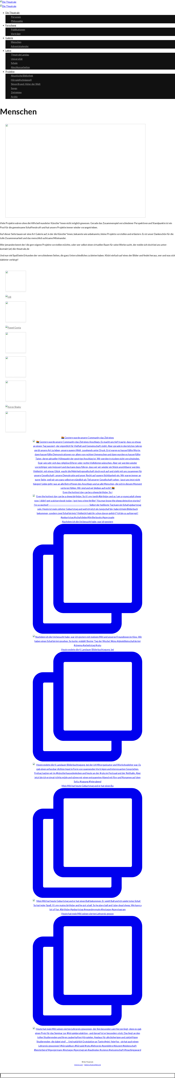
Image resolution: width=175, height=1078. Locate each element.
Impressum (78, 1065)
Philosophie (17, 21)
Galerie (9, 38)
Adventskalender (20, 46)
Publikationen (18, 29)
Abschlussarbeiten (20, 67)
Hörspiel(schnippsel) (21, 79)
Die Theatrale (12, 12)
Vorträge (16, 33)
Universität (17, 58)
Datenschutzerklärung (92, 1065)
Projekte (9, 71)
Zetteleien (16, 92)
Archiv (14, 96)
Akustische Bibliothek (22, 75)
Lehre (8, 50)
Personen (16, 17)
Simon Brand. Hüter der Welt (25, 84)
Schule (14, 63)
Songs (14, 88)
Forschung (10, 25)
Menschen (16, 42)
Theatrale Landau (20, 54)
